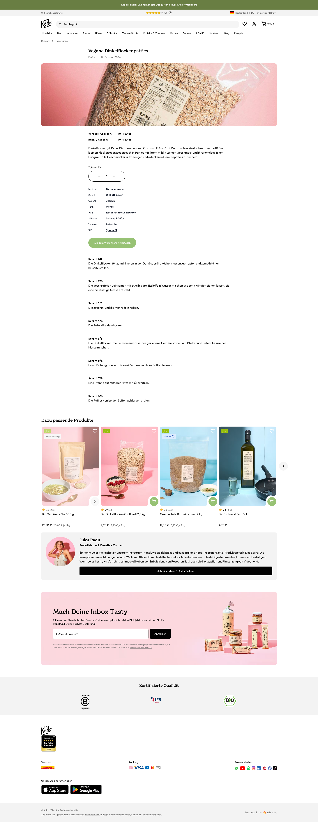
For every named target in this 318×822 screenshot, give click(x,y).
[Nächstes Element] (283, 466)
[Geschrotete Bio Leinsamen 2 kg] (188, 477)
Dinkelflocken (114, 195)
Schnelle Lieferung (53, 12)
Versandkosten (92, 814)
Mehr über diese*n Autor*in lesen (176, 571)
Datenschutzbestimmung (141, 647)
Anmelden (160, 633)
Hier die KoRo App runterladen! (180, 4)
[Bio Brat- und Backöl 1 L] (247, 477)
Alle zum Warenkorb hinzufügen (112, 242)
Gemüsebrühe (115, 189)
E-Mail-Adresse (67, 634)
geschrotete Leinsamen (121, 212)
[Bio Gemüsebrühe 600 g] (70, 477)
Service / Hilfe (267, 12)
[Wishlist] (244, 23)
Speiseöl (111, 230)
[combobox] (147, 24)
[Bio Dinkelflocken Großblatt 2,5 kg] (129, 477)
